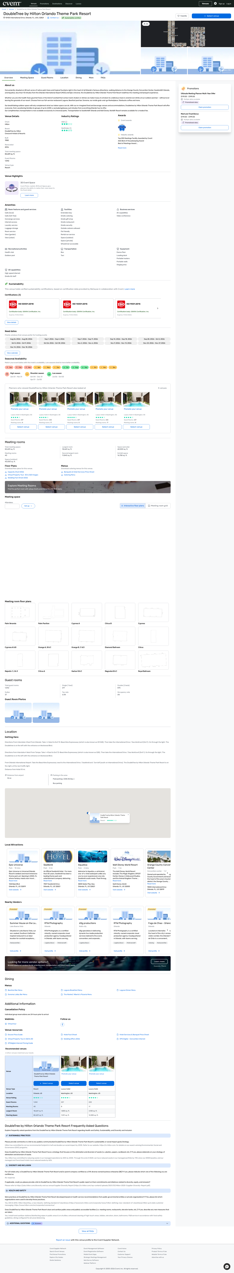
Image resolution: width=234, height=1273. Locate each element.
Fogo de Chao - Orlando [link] (160, 923)
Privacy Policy (157, 1248)
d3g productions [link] (87, 923)
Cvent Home (122, 1248)
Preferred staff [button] (62, 943)
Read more (122, 148)
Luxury (78, 4)
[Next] (167, 873)
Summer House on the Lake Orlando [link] (23, 923)
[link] (23, 914)
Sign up (221, 4)
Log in (228, 4)
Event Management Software (94, 1248)
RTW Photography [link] (53, 923)
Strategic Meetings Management (95, 1257)
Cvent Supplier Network (58, 1248)
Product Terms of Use (159, 1251)
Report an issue (63, 1240)
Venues (34, 4)
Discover (68, 4)
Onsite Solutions (55, 1260)
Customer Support (124, 1254)
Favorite (183, 16)
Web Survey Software (91, 1260)
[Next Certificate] (158, 308)
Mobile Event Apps (90, 1254)
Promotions (44, 4)
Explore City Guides (56, 1257)
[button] (70, 47)
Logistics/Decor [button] (49, 943)
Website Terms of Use (159, 1254)
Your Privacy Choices (125, 1257)
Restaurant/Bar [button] (15, 943)
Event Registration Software (93, 1251)
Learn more (130, 289)
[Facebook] (62, 1025)
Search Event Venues (57, 1251)
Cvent (4, 9)
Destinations (57, 4)
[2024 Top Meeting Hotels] (122, 128)
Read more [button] (13, 881)
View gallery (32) (224, 70)
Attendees (9, 502)
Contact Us (121, 1251)
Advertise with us (158, 1257)
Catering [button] (151, 943)
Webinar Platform (90, 1263)
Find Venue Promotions (58, 1254)
